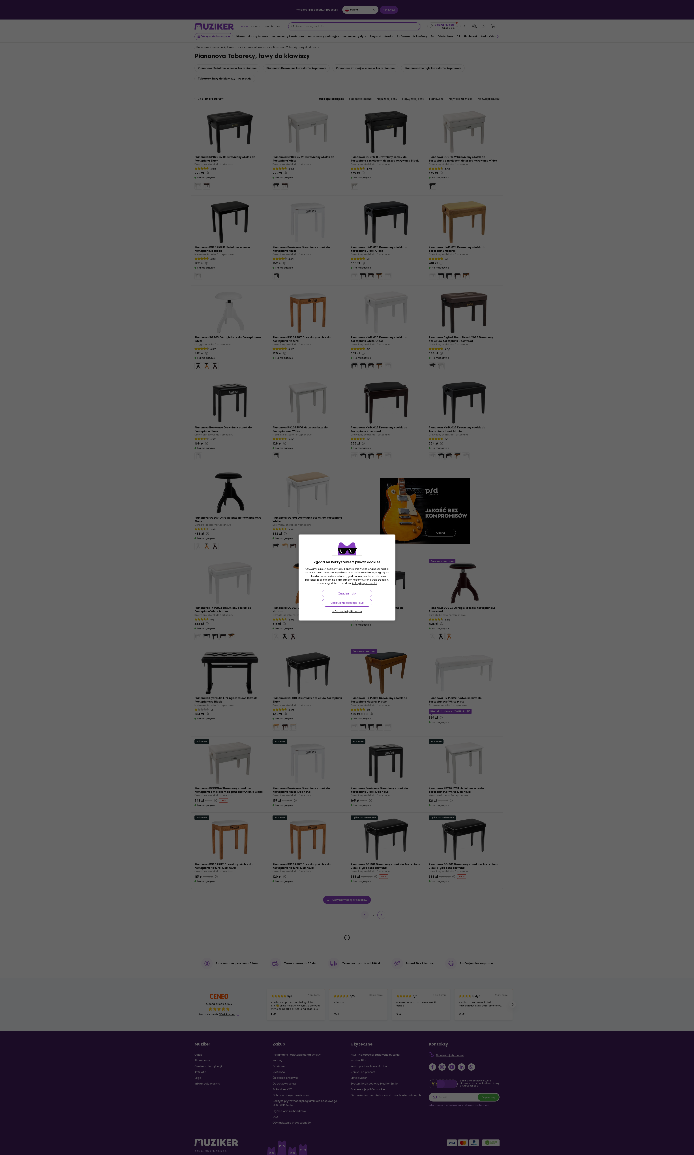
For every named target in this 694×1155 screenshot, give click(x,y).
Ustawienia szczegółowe (347, 602)
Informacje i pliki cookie (347, 611)
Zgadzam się (347, 593)
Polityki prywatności (364, 583)
